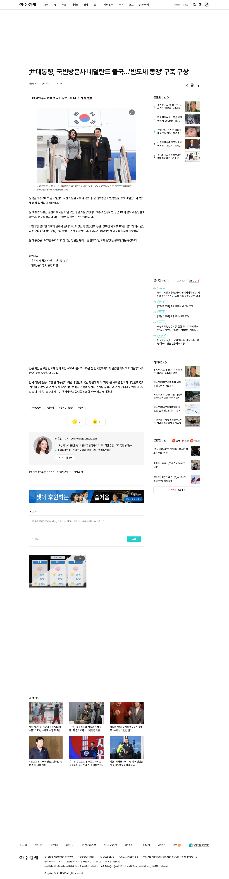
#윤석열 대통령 (66, 407)
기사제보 (69, 845)
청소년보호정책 (110, 845)
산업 (63, 4)
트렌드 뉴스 (159, 97)
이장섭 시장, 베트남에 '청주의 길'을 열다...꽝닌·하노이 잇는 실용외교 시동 (178, 342)
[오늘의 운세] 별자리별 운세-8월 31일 (175, 306)
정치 (96, 4)
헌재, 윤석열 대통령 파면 (44, 265)
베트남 (197, 440)
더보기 (168, 490)
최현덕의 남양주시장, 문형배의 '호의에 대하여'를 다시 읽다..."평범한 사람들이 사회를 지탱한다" (178, 328)
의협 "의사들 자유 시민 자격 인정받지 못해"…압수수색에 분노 (126, 763)
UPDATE (192, 281)
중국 (46, 4)
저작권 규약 (129, 845)
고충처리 (146, 845)
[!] (199, 97)
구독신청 (38, 845)
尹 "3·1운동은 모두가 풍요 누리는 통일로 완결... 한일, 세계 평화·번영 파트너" (85, 763)
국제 (121, 4)
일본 (187, 440)
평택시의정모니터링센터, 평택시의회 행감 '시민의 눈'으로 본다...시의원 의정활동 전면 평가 (178, 294)
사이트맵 (161, 845)
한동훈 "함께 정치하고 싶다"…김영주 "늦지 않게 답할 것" (126, 729)
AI (55, 4)
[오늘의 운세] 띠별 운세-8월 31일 (173, 316)
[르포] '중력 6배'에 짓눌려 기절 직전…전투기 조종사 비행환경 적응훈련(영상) (85, 729)
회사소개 (23, 845)
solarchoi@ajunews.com (84, 438)
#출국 (80, 407)
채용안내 (54, 845)
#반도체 (50, 407)
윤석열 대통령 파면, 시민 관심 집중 (50, 260)
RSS (175, 845)
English (177, 5)
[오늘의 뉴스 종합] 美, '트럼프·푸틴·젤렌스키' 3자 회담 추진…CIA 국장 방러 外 (94, 445)
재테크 (75, 4)
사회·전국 (109, 4)
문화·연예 (144, 4)
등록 (134, 539)
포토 (131, 4)
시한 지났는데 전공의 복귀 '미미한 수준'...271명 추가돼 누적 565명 (45, 729)
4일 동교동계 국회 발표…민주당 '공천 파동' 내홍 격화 (45, 763)
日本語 (185, 5)
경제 (86, 4)
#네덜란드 (36, 407)
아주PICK (158, 362)
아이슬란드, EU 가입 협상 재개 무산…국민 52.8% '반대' (84, 450)
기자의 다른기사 (65, 457)
